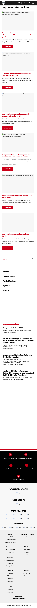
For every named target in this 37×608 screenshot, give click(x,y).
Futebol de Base (9, 276)
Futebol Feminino (9, 281)
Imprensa (27, 576)
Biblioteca (10, 576)
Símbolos (10, 589)
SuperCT (26, 552)
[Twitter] (24, 3)
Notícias (27, 537)
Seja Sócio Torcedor (10, 542)
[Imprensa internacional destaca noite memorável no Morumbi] (18, 111)
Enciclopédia (10, 584)
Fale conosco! (27, 573)
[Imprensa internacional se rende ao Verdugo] (18, 231)
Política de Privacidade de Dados (18, 597)
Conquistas (10, 581)
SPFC (3, 3)
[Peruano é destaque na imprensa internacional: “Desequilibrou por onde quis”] (18, 29)
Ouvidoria (10, 563)
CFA (27, 555)
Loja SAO (10, 537)
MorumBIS (27, 549)
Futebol (6, 272)
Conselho (10, 558)
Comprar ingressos (10, 539)
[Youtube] (19, 3)
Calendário (10, 578)
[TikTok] (29, 3)
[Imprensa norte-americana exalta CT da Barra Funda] (18, 191)
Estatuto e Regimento (10, 560)
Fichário (10, 586)
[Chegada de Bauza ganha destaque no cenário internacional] (18, 70)
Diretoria (10, 555)
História (6, 290)
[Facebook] (21, 3)
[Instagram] (26, 3)
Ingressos (6, 286)
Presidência (10, 552)
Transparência (10, 566)
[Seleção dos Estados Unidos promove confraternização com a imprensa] (18, 152)
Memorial (10, 592)
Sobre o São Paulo (10, 549)
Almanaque (10, 573)
